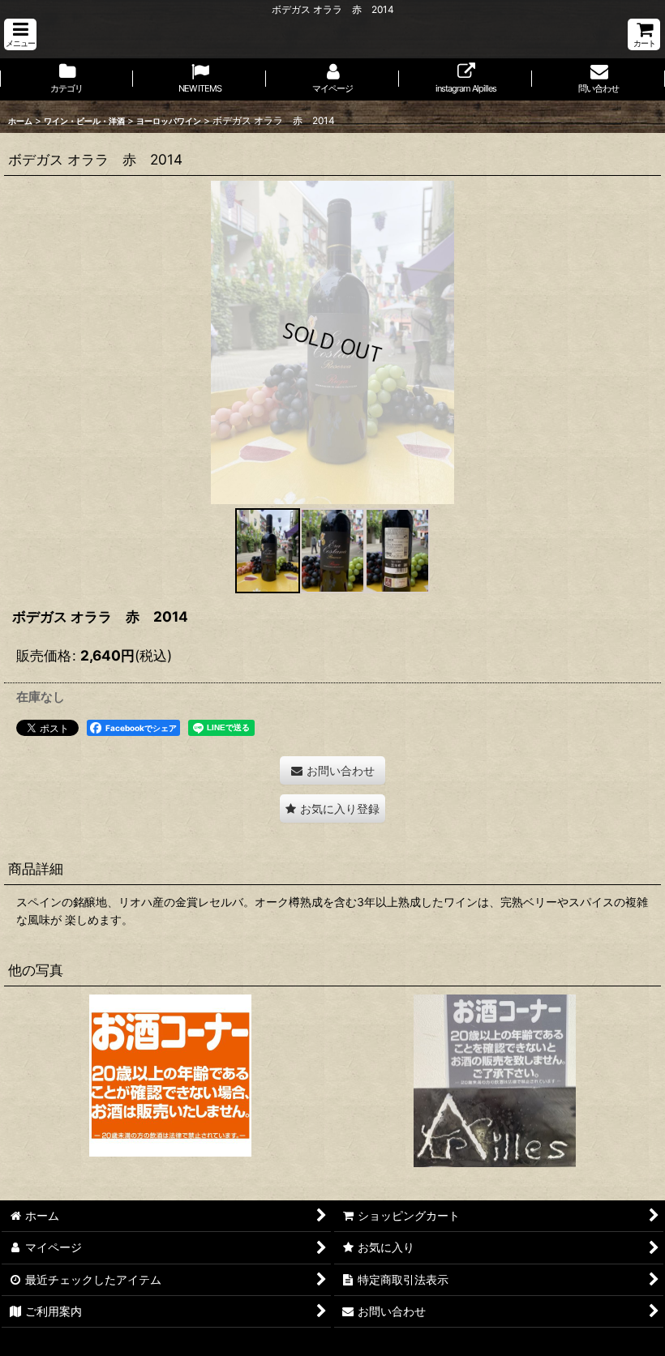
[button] (20, 34)
